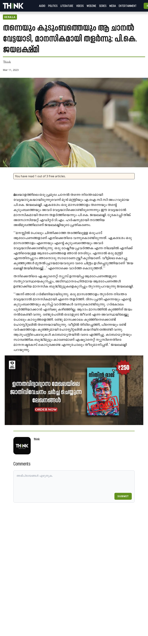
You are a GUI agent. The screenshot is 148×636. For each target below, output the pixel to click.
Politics (53, 6)
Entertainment (127, 6)
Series (102, 6)
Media (112, 6)
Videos (80, 6)
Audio (42, 6)
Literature (66, 6)
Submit (123, 496)
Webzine (91, 6)
